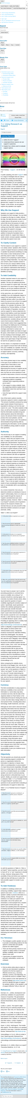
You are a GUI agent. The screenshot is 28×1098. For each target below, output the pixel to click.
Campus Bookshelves (19, 120)
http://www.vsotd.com (19, 980)
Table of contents (7, 132)
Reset (2, 42)
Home (7, 120)
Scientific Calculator (7, 82)
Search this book (4, 27)
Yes (3, 1071)
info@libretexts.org (6, 1092)
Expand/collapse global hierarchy (2, 120)
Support (12, 170)
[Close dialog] (1, 108)
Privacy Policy (4, 1089)
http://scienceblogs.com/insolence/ (11, 625)
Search (3, 1096)
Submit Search (4, 32)
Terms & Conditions (12, 1089)
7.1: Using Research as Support (8, 1051)
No (8, 1071)
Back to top (3, 1058)
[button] (5, 93)
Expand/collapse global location (26, 120)
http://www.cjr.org (20, 1031)
